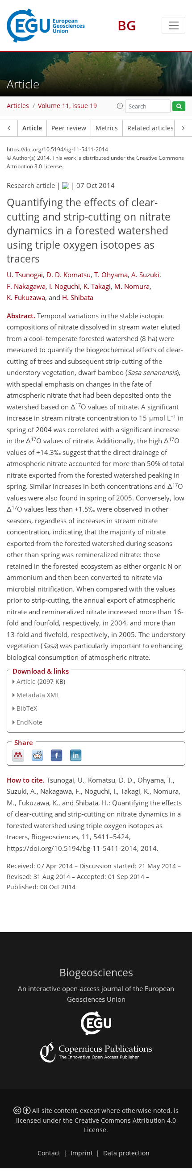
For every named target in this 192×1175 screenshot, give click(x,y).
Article (32, 128)
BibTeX (27, 708)
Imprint (82, 1153)
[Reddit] (37, 754)
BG (126, 25)
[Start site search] (178, 106)
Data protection (126, 1153)
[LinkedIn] (76, 754)
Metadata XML (38, 695)
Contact (49, 1153)
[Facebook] (56, 754)
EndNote (29, 722)
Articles (18, 106)
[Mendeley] (18, 754)
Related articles (150, 128)
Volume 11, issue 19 (67, 106)
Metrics (107, 128)
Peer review (68, 128)
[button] (120, 106)
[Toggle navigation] (173, 25)
